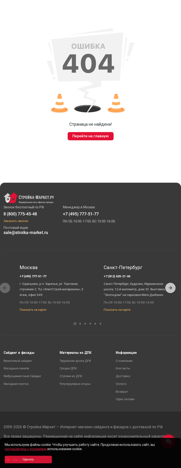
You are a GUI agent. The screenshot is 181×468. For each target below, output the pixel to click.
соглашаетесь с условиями (26, 449)
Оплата (121, 384)
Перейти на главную (90, 136)
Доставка (123, 376)
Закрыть (171, 464)
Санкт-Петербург (123, 267)
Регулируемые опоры (75, 384)
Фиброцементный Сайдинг (22, 376)
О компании (124, 361)
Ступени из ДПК (71, 376)
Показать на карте (33, 309)
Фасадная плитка (16, 384)
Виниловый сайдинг (18, 361)
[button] (170, 288)
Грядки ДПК (68, 368)
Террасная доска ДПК (75, 361)
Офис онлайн (125, 399)
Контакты (123, 368)
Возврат (122, 391)
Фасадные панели (16, 368)
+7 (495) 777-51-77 (33, 276)
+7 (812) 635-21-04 (117, 276)
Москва (29, 267)
